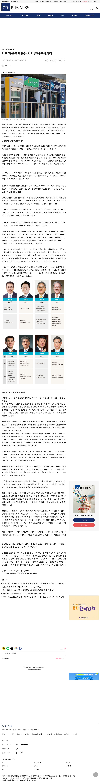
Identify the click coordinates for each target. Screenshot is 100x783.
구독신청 (90, 1)
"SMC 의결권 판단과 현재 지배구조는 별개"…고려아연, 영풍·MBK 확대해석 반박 (33, 597)
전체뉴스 (9, 15)
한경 (39, 1)
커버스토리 (25, 15)
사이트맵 (74, 734)
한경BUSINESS (9, 49)
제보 (84, 1)
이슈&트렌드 (89, 15)
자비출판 (78, 1)
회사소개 (4, 734)
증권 (38, 15)
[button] (92, 7)
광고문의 (19, 734)
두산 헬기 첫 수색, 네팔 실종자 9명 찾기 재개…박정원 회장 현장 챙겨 (28, 590)
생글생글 (68, 766)
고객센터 (66, 734)
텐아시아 (36, 766)
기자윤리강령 (48, 734)
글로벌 (74, 15)
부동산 (50, 15)
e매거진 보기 (84, 525)
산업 (62, 15)
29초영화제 (37, 769)
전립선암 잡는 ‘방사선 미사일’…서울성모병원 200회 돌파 (24, 593)
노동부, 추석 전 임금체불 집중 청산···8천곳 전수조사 (22, 587)
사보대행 (72, 1)
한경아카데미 (5, 766)
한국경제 (4, 763)
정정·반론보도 (58, 734)
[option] (84, 605)
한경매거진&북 (5, 1)
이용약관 (26, 734)
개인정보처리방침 (36, 734)
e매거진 (96, 1)
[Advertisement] (50, 33)
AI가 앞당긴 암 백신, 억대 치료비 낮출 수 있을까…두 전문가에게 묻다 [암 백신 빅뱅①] (35, 583)
